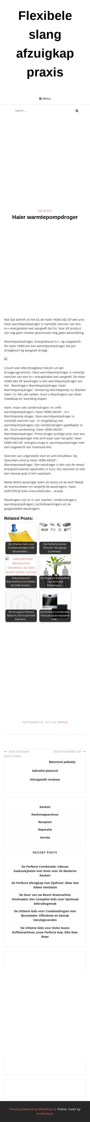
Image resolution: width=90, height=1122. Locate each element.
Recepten (45, 822)
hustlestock (45, 1114)
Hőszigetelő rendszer (45, 779)
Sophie (62, 722)
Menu (47, 98)
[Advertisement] (45, 162)
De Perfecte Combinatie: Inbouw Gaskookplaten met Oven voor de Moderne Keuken (45, 871)
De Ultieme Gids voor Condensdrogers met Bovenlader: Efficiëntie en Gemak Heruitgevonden (45, 915)
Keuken (45, 210)
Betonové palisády (62, 762)
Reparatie (45, 829)
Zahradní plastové (45, 771)
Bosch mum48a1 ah (67, 751)
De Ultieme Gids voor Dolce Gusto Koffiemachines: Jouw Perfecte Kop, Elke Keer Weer (45, 932)
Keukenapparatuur (45, 814)
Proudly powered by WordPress (32, 1109)
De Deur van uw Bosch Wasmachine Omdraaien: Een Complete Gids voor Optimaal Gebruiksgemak (45, 899)
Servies (45, 837)
